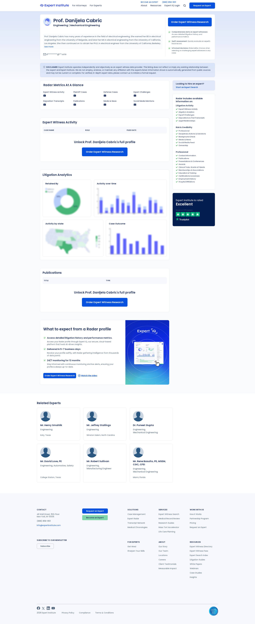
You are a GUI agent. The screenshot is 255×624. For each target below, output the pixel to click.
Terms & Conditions (104, 613)
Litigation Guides (197, 559)
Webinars (194, 568)
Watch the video (89, 375)
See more (48, 46)
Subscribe (45, 546)
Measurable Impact (168, 568)
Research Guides (166, 523)
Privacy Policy (68, 613)
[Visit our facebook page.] (38, 608)
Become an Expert (95, 517)
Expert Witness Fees (199, 551)
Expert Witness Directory (201, 546)
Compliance (84, 613)
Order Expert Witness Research (190, 22)
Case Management (137, 514)
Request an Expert (202, 5)
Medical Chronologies (137, 527)
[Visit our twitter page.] (43, 608)
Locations (163, 555)
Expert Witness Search (169, 514)
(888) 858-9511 (169, 2)
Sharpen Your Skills (136, 551)
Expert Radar (133, 518)
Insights (193, 577)
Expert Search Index (199, 555)
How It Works (195, 514)
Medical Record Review (169, 518)
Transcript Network (136, 523)
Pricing (193, 523)
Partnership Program (199, 518)
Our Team (163, 551)
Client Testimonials (167, 564)
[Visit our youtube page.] (53, 608)
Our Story (163, 546)
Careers (162, 559)
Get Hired (132, 546)
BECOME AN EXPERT (149, 2)
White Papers (196, 564)
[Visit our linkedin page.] (48, 608)
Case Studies (196, 573)
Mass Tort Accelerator (169, 527)
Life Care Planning (167, 531)
